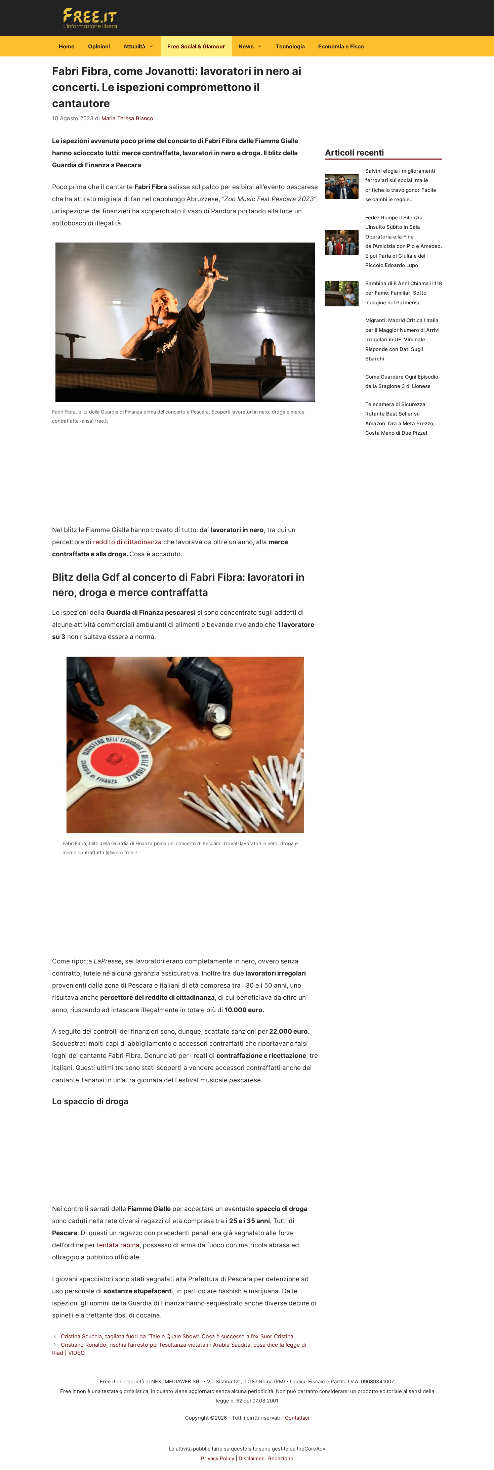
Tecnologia (290, 46)
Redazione (280, 1458)
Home (67, 46)
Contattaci (297, 1418)
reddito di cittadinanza (127, 542)
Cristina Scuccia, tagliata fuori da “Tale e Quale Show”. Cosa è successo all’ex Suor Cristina (177, 1336)
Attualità (134, 46)
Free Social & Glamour (196, 46)
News (246, 46)
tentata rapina (118, 1245)
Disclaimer (251, 1458)
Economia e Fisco (341, 46)
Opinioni (99, 46)
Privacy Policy (217, 1458)
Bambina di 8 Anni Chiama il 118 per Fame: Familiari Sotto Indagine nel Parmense (403, 293)
